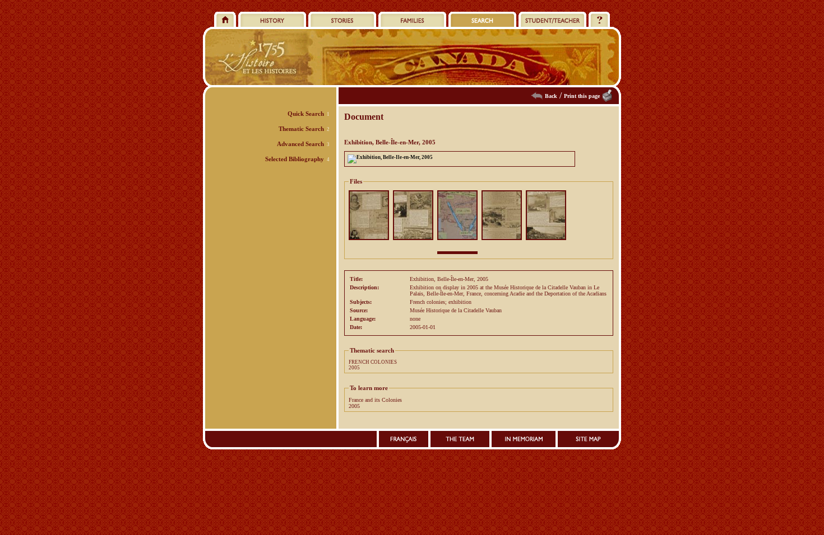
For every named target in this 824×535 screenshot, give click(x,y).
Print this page (582, 96)
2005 (354, 367)
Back (551, 96)
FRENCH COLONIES (373, 362)
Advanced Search (300, 143)
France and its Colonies (375, 400)
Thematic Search (301, 128)
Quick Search (306, 113)
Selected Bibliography (294, 159)
